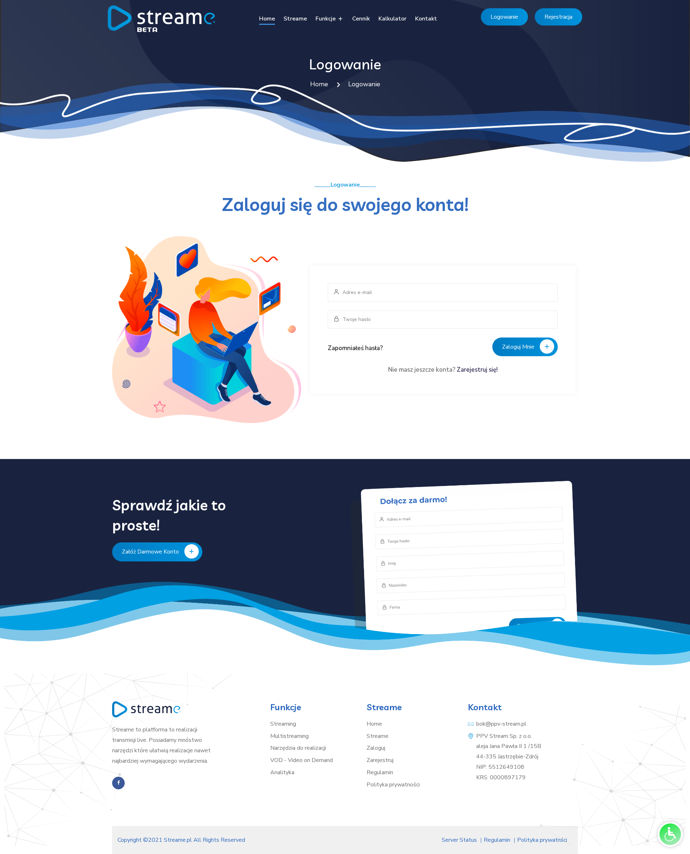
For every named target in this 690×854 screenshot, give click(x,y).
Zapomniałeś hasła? (355, 348)
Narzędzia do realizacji (298, 748)
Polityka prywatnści (542, 840)
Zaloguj (376, 748)
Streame (295, 19)
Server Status (459, 840)
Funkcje (326, 19)
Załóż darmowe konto (150, 552)
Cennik (361, 19)
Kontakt (426, 19)
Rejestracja (558, 17)
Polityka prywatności (393, 785)
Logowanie (504, 17)
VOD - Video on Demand (301, 760)
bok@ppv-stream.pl (501, 724)
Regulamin (380, 772)
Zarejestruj (380, 760)
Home (267, 19)
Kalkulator (392, 19)
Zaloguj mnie (518, 347)
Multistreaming (289, 736)
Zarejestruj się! (477, 370)
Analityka (282, 772)
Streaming (283, 724)
